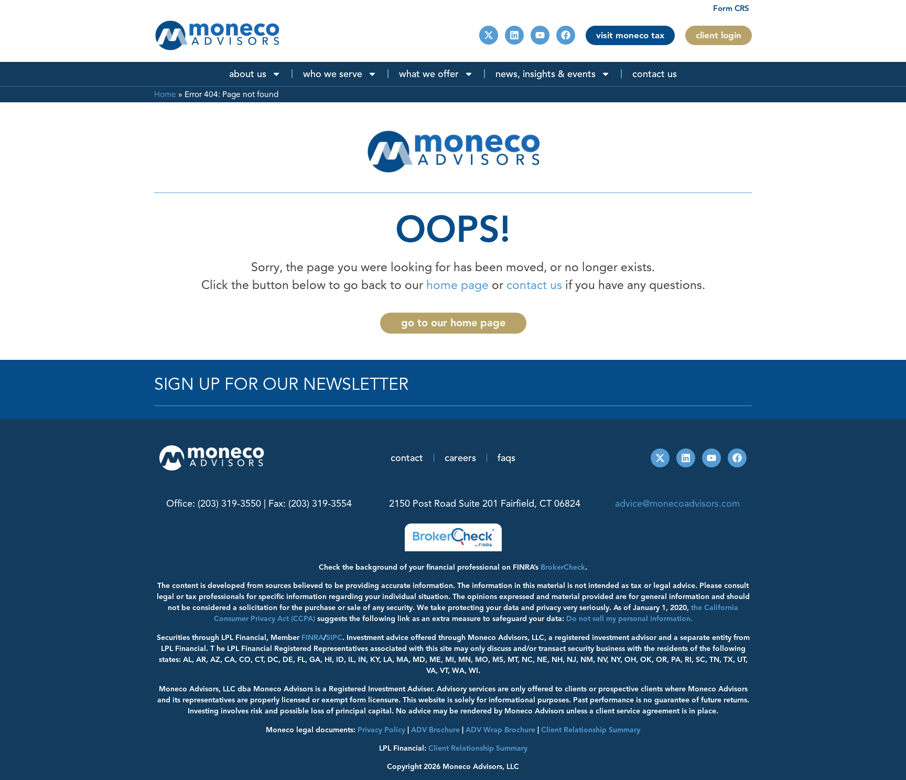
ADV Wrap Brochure (500, 729)
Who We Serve (332, 74)
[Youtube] (540, 35)
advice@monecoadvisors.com (677, 503)
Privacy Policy (381, 729)
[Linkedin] (514, 35)
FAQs (506, 458)
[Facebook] (565, 35)
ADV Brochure (435, 729)
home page (457, 285)
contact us (534, 285)
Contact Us (654, 74)
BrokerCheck (563, 567)
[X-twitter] (488, 35)
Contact (407, 458)
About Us (247, 74)
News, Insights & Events (545, 74)
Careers (460, 458)
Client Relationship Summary (477, 748)
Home (165, 94)
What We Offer (429, 74)
